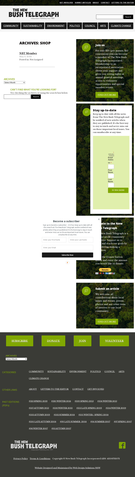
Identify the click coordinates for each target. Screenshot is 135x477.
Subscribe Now (67, 255)
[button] (66, 221)
